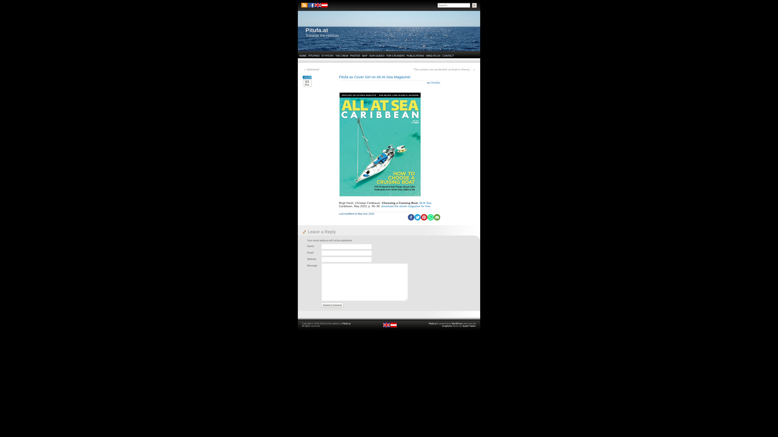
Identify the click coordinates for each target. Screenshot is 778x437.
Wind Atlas (433, 55)
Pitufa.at (317, 30)
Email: (310, 252)
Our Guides (377, 55)
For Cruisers (395, 55)
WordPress (457, 323)
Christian (435, 82)
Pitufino (314, 55)
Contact (448, 55)
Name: (310, 246)
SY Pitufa (327, 55)
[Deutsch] (324, 6)
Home (303, 55)
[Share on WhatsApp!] (430, 219)
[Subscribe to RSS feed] (304, 5)
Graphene (447, 326)
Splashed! (313, 69)
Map (364, 55)
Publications (415, 55)
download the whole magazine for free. (406, 206)
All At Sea (425, 203)
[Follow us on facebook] (311, 5)
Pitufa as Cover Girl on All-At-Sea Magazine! (375, 77)
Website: (312, 259)
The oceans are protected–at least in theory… (443, 69)
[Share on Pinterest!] (424, 219)
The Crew (341, 55)
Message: (312, 265)
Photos (355, 55)
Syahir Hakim (469, 326)
